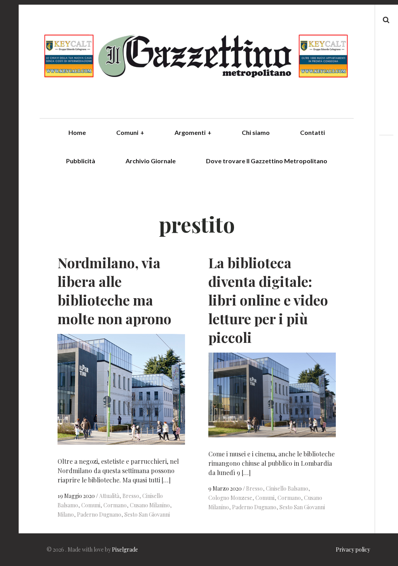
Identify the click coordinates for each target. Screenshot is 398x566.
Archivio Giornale (151, 160)
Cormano (115, 505)
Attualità (109, 496)
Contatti (312, 132)
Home (77, 132)
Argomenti (193, 132)
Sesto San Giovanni (147, 514)
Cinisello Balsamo (287, 488)
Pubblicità (80, 160)
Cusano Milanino (150, 505)
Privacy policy (353, 549)
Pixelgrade (125, 549)
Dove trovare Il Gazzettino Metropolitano (266, 160)
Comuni (130, 132)
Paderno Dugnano (99, 514)
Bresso (130, 496)
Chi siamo (256, 132)
